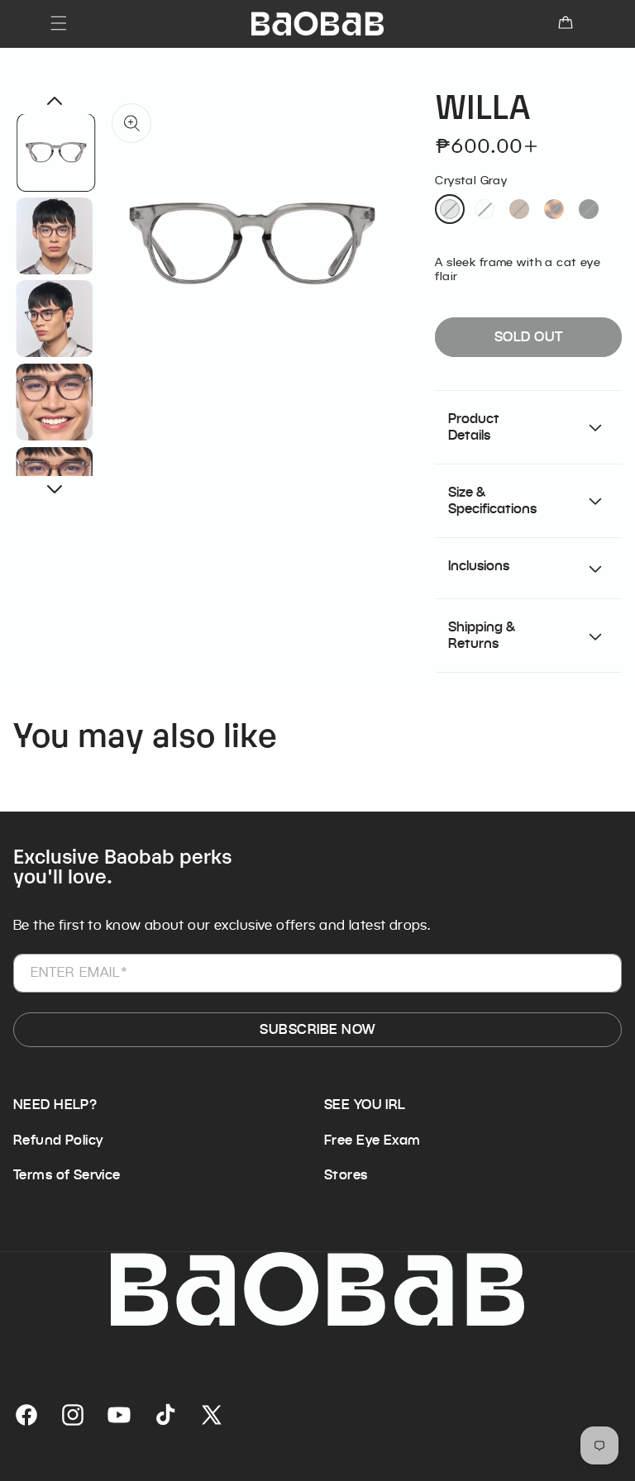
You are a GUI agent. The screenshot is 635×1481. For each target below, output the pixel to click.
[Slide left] (54, 101)
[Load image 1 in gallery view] (56, 152)
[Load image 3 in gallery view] (55, 318)
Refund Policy (58, 1140)
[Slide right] (54, 489)
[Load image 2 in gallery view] (55, 235)
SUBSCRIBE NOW (317, 1029)
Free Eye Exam (372, 1140)
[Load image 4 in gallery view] (55, 402)
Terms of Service (67, 1175)
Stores (346, 1175)
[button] (59, 23)
